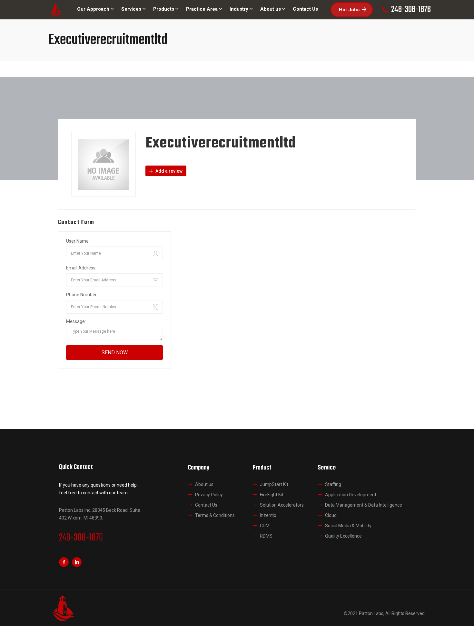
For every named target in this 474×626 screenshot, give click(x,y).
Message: (76, 321)
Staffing (333, 484)
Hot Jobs (349, 10)
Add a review (168, 171)
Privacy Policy (209, 494)
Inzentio (268, 515)
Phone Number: (82, 294)
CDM (265, 525)
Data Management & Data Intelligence (363, 505)
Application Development (350, 494)
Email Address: (81, 267)
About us (204, 484)
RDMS (266, 536)
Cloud (331, 515)
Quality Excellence (343, 536)
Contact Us (206, 505)
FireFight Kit (271, 494)
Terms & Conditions (215, 515)
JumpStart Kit (274, 484)
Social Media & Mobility (348, 525)
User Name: (78, 241)
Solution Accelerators (282, 505)
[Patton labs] (55, 10)
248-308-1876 (81, 538)
